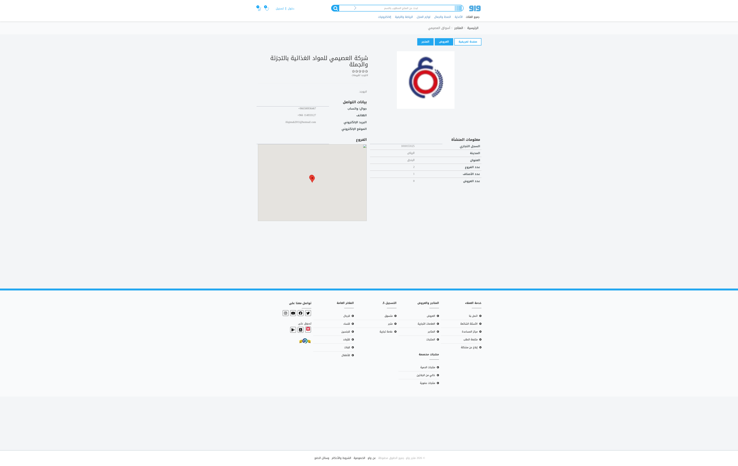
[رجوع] (355, 8)
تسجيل (280, 8)
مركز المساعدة (470, 331)
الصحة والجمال (442, 17)
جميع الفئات (473, 17)
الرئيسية (473, 28)
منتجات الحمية (427, 367)
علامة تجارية (386, 331)
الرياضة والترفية (404, 17)
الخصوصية (359, 458)
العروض (444, 41)
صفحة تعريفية (465, 42)
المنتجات (430, 339)
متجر (390, 323)
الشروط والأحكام (341, 458)
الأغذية (459, 17)
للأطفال (346, 355)
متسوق (389, 315)
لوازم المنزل (423, 17)
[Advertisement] (622, 253)
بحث (335, 8)
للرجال (346, 315)
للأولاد (346, 339)
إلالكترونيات (384, 17)
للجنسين (345, 331)
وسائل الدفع (321, 458)
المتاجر (458, 28)
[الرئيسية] (474, 9)
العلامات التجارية (426, 323)
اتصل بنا (473, 315)
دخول (291, 8)
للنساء (346, 323)
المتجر (425, 41)
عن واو (372, 458)
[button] (312, 179)
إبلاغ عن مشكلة (469, 347)
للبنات (347, 347)
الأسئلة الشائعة (469, 323)
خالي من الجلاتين (426, 375)
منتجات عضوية (427, 383)
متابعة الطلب (470, 339)
